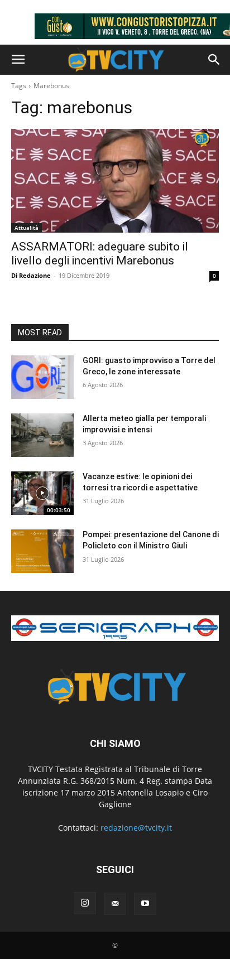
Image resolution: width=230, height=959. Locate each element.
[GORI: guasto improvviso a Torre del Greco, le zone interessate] (42, 377)
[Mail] (115, 904)
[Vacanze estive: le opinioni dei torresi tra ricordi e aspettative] (42, 493)
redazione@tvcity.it (136, 827)
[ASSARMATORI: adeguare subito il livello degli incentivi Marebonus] (115, 181)
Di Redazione (31, 275)
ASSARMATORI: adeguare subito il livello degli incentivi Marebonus (99, 253)
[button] (18, 60)
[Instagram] (85, 903)
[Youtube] (145, 904)
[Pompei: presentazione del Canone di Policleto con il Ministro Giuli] (42, 551)
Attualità (27, 228)
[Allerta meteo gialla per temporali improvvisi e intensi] (42, 435)
